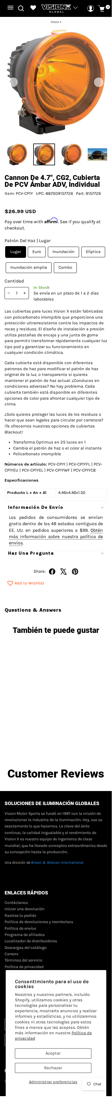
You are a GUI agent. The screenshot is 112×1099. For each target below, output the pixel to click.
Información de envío (36, 507)
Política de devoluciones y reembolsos (39, 921)
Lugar (15, 251)
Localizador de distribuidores (31, 941)
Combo (65, 267)
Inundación (63, 251)
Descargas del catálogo (26, 947)
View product (31, 740)
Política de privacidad (24, 966)
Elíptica (93, 251)
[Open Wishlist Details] (33, 8)
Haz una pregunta (31, 553)
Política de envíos (20, 928)
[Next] (98, 82)
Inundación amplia (28, 267)
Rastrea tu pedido (20, 915)
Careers (11, 953)
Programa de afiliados (25, 934)
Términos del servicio (23, 960)
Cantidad (14, 281)
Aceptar (53, 1053)
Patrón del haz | (28, 240)
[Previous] (13, 82)
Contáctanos (16, 902)
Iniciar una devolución (24, 908)
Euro (36, 251)
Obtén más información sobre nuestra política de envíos (56, 536)
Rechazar (53, 1067)
